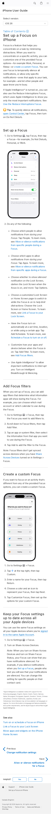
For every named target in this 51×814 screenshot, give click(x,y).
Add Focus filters (24, 355)
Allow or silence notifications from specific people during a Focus (28, 245)
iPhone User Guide (15, 10)
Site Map (5, 809)
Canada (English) (8, 800)
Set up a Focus (25, 668)
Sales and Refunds (33, 807)
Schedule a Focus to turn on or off (28, 337)
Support (12, 787)
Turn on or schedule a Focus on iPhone (23, 722)
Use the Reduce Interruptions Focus (22, 104)
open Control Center (13, 113)
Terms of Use (19, 807)
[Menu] (47, 3)
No (35, 779)
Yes (19, 779)
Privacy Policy (7, 807)
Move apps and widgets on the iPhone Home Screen (23, 732)
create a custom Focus (26, 66)
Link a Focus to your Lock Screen (20, 726)
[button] (34, 3)
